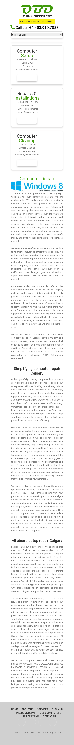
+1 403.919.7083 (44, 27)
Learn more (27, 78)
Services (42, 709)
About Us (27, 709)
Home (14, 709)
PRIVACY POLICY (44, 733)
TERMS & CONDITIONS (24, 733)
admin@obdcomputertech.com (38, 21)
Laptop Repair (30, 716)
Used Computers (50, 713)
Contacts (49, 716)
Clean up (57, 709)
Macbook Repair (26, 713)
